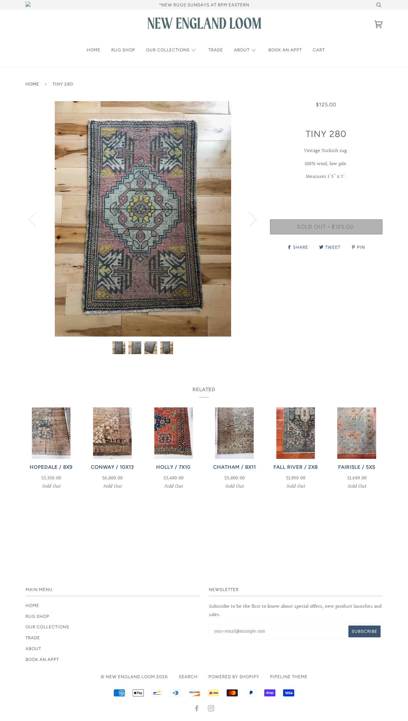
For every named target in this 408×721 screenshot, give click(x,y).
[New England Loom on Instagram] (211, 709)
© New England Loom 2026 (134, 676)
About (242, 49)
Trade (215, 49)
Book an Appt (285, 49)
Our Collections (168, 49)
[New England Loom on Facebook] (196, 709)
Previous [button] (36, 219)
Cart (319, 49)
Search (188, 676)
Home (93, 49)
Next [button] (248, 219)
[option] (143, 219)
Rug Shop (123, 49)
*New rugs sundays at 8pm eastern (204, 4)
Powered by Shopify (233, 676)
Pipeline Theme (289, 676)
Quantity (326, 192)
